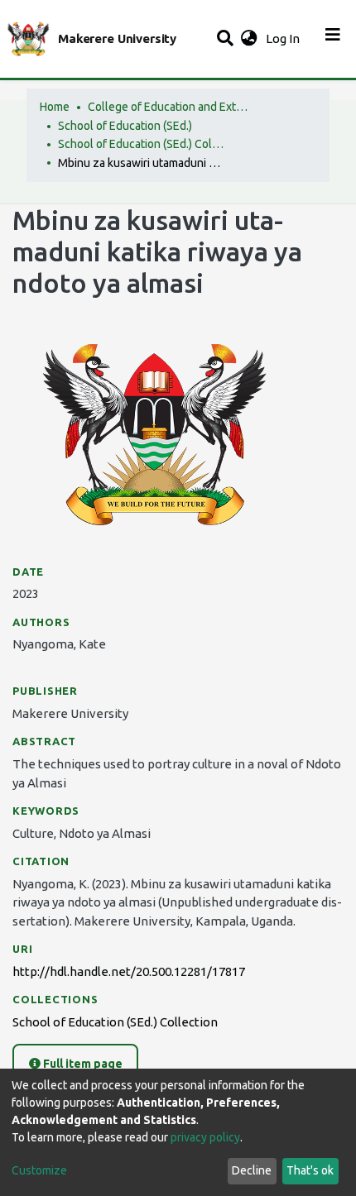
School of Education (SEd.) (125, 125)
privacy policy (205, 1137)
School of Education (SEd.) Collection (141, 144)
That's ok (310, 1170)
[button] (248, 39)
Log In (284, 38)
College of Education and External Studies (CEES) (170, 106)
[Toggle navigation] (333, 38)
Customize (39, 1170)
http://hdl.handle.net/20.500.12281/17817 (128, 971)
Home (55, 106)
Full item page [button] (82, 1063)
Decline (252, 1170)
